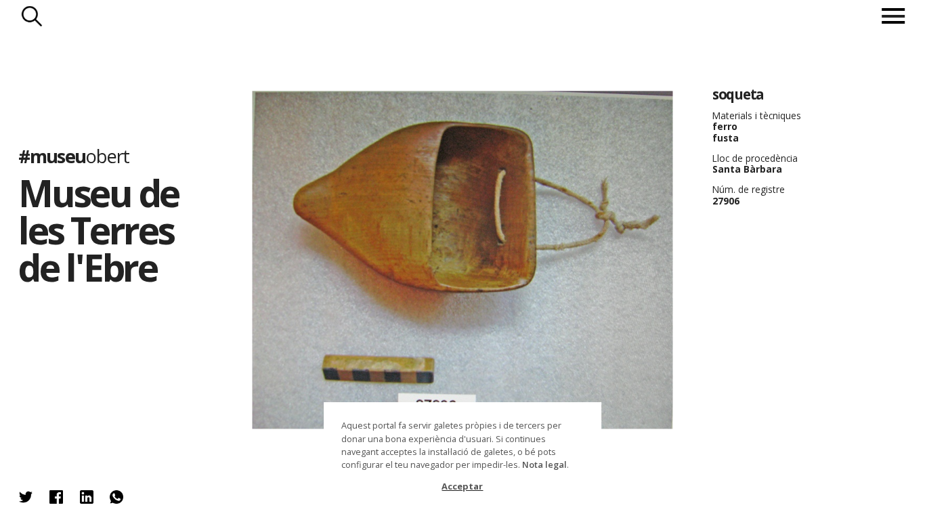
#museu (73, 156)
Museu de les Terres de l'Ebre (98, 230)
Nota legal (544, 464)
